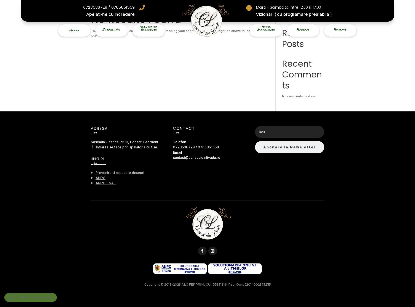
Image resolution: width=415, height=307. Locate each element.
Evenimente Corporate (148, 28)
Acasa (74, 30)
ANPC (100, 178)
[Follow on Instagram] (212, 251)
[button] (30, 297)
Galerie (303, 29)
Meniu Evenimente (266, 28)
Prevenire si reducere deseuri (120, 172)
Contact (340, 29)
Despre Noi (111, 29)
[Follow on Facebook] (202, 251)
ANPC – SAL (106, 183)
